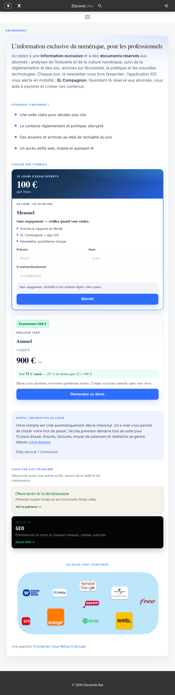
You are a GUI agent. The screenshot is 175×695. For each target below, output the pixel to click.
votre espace (39, 442)
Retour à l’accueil (72, 646)
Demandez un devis (87, 394)
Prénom (22, 249)
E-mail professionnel (31, 267)
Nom (92, 249)
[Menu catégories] (87, 16)
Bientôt (87, 299)
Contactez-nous (46, 646)
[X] (19, 6)
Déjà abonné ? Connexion (37, 452)
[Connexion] (166, 6)
